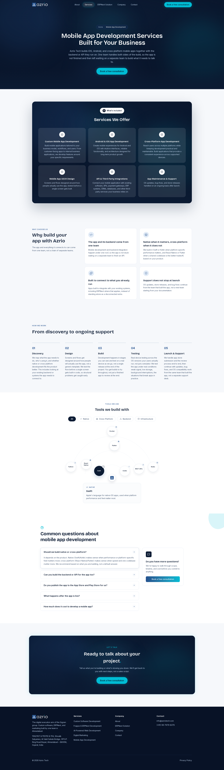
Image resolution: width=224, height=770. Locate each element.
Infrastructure (147, 419)
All (72, 419)
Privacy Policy (186, 760)
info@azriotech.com (165, 721)
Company (121, 4)
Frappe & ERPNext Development (88, 726)
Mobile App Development (85, 740)
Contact (134, 4)
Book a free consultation (178, 4)
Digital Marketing (81, 735)
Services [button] (88, 4)
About (77, 4)
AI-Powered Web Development (87, 730)
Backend (127, 419)
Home (100, 27)
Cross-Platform (106, 419)
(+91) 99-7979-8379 (166, 725)
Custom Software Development (87, 721)
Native (86, 419)
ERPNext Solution (104, 4)
